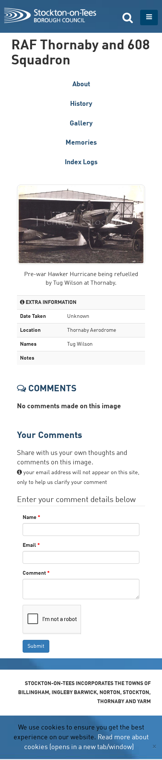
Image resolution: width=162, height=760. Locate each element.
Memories (81, 142)
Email (31, 545)
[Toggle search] (127, 17)
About (81, 84)
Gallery (81, 123)
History (81, 104)
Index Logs (81, 162)
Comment (36, 573)
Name (31, 517)
